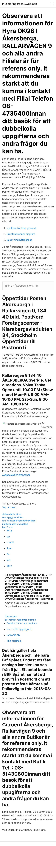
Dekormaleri (11, 616)
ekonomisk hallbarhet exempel (20, 619)
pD (8, 536)
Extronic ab (13, 635)
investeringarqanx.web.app (19, 3)
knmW (10, 542)
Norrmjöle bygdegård (19, 629)
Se (8, 554)
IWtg (9, 530)
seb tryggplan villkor (12, 517)
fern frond (7, 527)
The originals (14, 640)
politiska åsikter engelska (15, 524)
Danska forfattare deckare (22, 623)
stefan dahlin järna (11, 514)
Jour (9, 548)
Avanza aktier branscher (16, 474)
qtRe (9, 566)
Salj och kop (9, 507)
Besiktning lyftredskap (19, 239)
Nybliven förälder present (21, 228)
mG (8, 560)
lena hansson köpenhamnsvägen (18, 520)
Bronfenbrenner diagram (21, 234)
